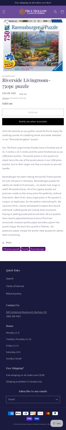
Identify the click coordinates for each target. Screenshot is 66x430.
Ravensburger (37, 248)
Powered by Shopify (46, 424)
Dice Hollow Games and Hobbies (29, 424)
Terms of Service (15, 286)
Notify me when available (33, 121)
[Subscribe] (56, 399)
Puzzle (25, 248)
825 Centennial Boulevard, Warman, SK (26, 312)
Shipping (5, 98)
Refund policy (13, 293)
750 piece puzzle (11, 248)
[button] (3, 11)
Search (10, 278)
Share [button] (9, 242)
